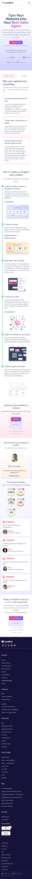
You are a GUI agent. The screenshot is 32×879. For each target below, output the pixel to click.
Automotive (4, 769)
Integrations (4, 677)
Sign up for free (16, 42)
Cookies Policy (4, 866)
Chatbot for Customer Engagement (9, 709)
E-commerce (4, 772)
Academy (3, 741)
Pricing (3, 660)
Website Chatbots (5, 669)
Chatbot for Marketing (6, 696)
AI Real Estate (4, 766)
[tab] (9, 75)
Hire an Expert (4, 819)
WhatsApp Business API (7, 803)
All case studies (5, 757)
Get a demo (16, 623)
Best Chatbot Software (6, 806)
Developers (4, 746)
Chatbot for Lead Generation (8, 706)
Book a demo (16, 424)
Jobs (2, 852)
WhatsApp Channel (6, 732)
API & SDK (3, 672)
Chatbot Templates (6, 744)
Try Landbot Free (16, 618)
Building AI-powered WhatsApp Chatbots (11, 791)
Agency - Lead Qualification (8, 760)
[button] (29, 2)
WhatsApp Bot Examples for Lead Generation (12, 794)
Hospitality (4, 778)
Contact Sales (4, 843)
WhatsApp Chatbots (6, 666)
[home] (7, 3)
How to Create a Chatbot (7, 800)
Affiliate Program (5, 817)
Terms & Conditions (6, 855)
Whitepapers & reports (7, 726)
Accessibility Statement (7, 863)
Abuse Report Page (6, 857)
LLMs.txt (3, 683)
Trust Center (4, 869)
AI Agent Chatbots (5, 663)
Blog (2, 723)
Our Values (4, 849)
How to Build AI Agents (6, 788)
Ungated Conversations (7, 729)
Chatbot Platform (5, 674)
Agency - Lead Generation (7, 763)
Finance (3, 775)
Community (4, 735)
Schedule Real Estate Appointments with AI (11, 797)
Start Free (16, 419)
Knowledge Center (5, 738)
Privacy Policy (4, 860)
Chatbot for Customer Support (8, 712)
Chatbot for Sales (5, 699)
